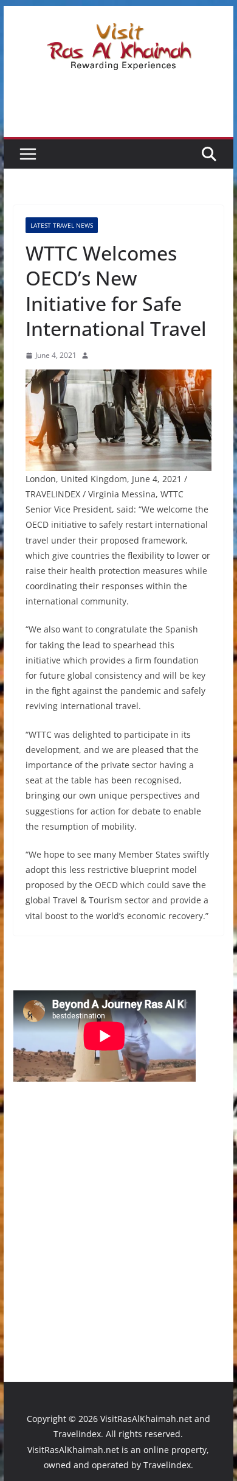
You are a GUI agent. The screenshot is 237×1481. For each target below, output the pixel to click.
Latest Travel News (61, 225)
